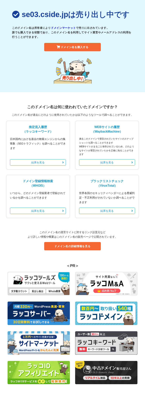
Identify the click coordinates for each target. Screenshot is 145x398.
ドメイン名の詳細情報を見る (72, 246)
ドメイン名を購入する (75, 47)
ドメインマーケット (63, 27)
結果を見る (38, 162)
